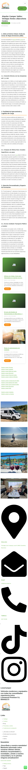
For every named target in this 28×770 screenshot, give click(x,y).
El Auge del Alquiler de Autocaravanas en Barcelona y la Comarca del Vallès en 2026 (13, 313)
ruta (17, 155)
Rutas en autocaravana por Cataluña (12, 348)
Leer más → (7, 288)
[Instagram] (14, 683)
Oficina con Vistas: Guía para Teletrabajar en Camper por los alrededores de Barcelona (13, 277)
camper (21, 39)
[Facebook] (14, 653)
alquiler (14, 39)
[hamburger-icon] (25, 3)
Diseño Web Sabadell (6, 760)
